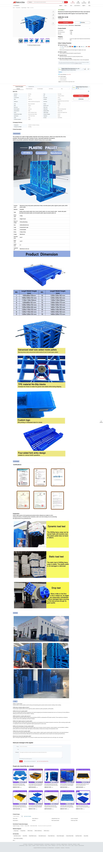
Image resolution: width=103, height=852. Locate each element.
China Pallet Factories (42, 835)
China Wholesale (47, 844)
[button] (67, 89)
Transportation (18, 7)
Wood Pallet (25, 835)
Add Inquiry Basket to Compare (34, 45)
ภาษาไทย (69, 845)
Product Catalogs (28, 816)
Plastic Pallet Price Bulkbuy (18, 838)
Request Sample (78, 25)
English (26, 845)
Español (30, 845)
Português (33, 845)
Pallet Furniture (46, 830)
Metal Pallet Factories (32, 835)
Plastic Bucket (15, 820)
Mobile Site (74, 844)
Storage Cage (16, 830)
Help (71, 5)
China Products (30, 844)
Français (37, 845)
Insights (78, 844)
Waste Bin (34, 820)
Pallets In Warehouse (38, 830)
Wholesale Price (53, 844)
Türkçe (72, 845)
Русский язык (42, 845)
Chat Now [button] (83, 22)
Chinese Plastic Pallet (69, 835)
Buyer (65, 5)
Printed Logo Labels (74, 820)
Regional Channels (64, 844)
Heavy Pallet (86, 835)
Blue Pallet (31, 7)
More (14, 840)
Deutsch (49, 845)
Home (14, 7)
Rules (89, 5)
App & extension (77, 5)
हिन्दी (66, 845)
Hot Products (25, 844)
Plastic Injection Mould (55, 820)
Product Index (70, 844)
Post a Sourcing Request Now (42, 761)
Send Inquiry (65, 22)
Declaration (62, 847)
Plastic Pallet (15, 818)
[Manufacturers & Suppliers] (19, 2)
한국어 (60, 845)
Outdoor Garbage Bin (74, 818)
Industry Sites (58, 844)
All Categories (16, 5)
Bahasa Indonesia (81, 845)
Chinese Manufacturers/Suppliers (39, 844)
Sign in (89, 2)
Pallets (28, 7)
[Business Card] (88, 91)
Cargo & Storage (23, 7)
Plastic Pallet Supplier (60, 835)
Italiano (46, 845)
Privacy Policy (67, 847)
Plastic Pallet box (35, 818)
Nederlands (53, 845)
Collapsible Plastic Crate (55, 818)
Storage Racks (22, 830)
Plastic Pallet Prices (51, 835)
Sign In (59, 81)
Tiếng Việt (76, 845)
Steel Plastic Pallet (79, 835)
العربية (57, 845)
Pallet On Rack (30, 830)
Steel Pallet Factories (17, 835)
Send (21, 761)
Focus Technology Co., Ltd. (44, 847)
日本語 (63, 845)
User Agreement (57, 847)
